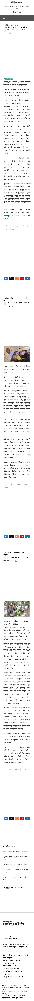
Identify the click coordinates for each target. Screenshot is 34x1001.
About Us (5, 985)
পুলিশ (18, 226)
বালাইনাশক (18, 484)
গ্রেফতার (12, 226)
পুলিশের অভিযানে (15, 129)
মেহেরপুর (7, 216)
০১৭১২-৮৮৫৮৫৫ (17, 966)
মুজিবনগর (24, 226)
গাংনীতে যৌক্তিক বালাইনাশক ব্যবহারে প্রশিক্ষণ (15, 852)
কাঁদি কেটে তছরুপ (8, 769)
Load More (17, 834)
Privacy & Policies (16, 985)
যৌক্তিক (6, 487)
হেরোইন (13, 229)
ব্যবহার (25, 484)
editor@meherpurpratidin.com (19, 944)
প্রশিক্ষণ (11, 484)
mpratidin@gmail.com (20, 947)
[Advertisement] (17, 54)
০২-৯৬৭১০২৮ (19, 977)
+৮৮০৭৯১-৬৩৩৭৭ (15, 961)
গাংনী (6, 226)
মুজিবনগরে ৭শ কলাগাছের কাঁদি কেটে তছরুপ (15, 864)
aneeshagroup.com (16, 971)
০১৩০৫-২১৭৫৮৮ (8, 963)
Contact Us (28, 985)
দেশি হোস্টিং (17, 992)
